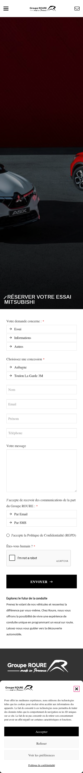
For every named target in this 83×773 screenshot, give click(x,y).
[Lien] (77, 8)
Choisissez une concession (25, 359)
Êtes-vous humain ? (20, 546)
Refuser (41, 743)
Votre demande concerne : (25, 321)
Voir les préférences (41, 755)
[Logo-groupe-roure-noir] (43, 8)
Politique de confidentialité (41, 765)
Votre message (16, 445)
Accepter (41, 731)
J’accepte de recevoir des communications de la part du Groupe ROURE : (41, 503)
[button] (76, 689)
